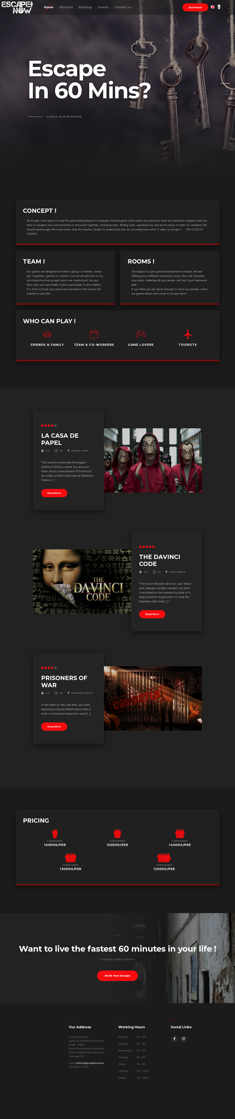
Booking (85, 7)
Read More (54, 493)
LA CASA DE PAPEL (60, 439)
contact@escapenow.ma (90, 1063)
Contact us (122, 7)
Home (48, 7)
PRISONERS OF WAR (64, 681)
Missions (66, 7)
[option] (117, 89)
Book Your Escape (117, 975)
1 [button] (223, 84)
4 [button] (223, 95)
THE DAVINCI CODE (159, 560)
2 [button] (223, 88)
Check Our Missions (64, 116)
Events (103, 7)
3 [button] (223, 92)
